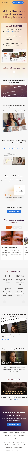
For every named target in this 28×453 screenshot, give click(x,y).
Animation (8, 148)
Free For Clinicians (7, 444)
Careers (22, 442)
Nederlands (21, 435)
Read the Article (6, 339)
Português (14, 438)
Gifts (5, 442)
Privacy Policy (9, 447)
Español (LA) (8, 435)
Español (23, 432)
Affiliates (15, 444)
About (8, 442)
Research (17, 442)
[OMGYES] (4, 2)
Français (17, 432)
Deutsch (11, 432)
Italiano (15, 435)
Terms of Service (18, 447)
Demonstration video (19, 148)
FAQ (12, 442)
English (5, 432)
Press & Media (21, 444)
